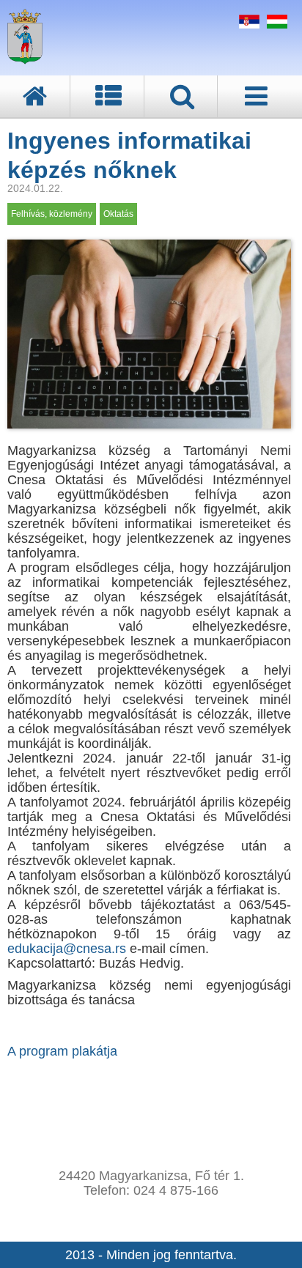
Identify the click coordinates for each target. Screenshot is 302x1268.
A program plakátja (62, 1051)
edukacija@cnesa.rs (68, 948)
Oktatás (118, 214)
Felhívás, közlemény (51, 214)
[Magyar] (275, 24)
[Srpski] (247, 24)
